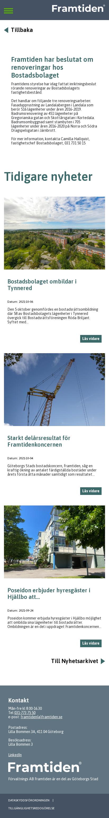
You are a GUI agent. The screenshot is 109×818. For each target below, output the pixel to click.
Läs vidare (90, 339)
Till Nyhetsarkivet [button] (74, 661)
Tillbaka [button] (22, 30)
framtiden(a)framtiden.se (41, 717)
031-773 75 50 (24, 713)
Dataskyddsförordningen (28, 800)
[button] (8, 7)
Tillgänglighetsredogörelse (31, 808)
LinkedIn (15, 755)
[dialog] (54, 272)
